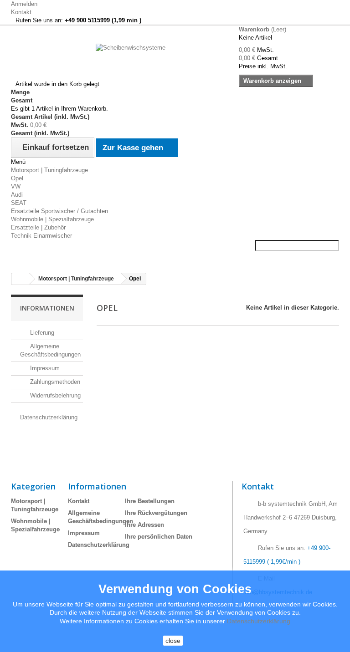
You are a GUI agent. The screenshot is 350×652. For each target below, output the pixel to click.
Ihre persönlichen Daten (158, 536)
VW (16, 186)
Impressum (44, 368)
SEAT (18, 202)
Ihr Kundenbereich (161, 486)
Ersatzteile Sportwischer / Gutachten (59, 211)
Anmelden (24, 3)
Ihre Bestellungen (150, 501)
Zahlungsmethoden (54, 381)
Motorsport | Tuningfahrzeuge (49, 170)
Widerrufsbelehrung (54, 395)
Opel (17, 178)
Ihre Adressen (144, 524)
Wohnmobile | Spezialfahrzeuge (52, 219)
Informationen (47, 308)
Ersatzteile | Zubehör (38, 227)
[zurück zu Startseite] (20, 279)
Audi (17, 194)
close (172, 640)
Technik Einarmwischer (41, 235)
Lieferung (41, 332)
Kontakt (21, 12)
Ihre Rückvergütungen (156, 512)
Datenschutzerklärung (98, 544)
